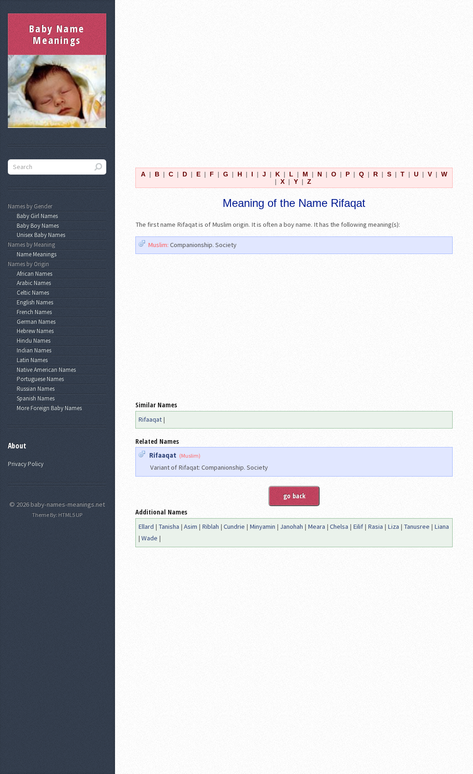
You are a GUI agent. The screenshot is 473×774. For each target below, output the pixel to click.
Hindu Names (32, 341)
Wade (149, 538)
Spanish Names (34, 398)
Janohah (291, 526)
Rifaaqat (150, 419)
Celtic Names (31, 292)
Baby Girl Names (36, 216)
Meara (316, 526)
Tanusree (417, 526)
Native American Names (45, 370)
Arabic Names (32, 283)
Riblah (210, 526)
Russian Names (34, 389)
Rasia (375, 526)
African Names (33, 274)
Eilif (358, 526)
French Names (33, 312)
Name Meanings (35, 254)
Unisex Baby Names (39, 235)
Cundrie (234, 526)
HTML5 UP (70, 514)
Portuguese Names (39, 379)
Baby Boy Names (36, 226)
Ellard (146, 526)
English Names (33, 302)
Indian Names (32, 350)
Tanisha (168, 526)
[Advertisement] (294, 78)
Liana (441, 526)
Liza (393, 526)
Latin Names (31, 360)
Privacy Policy (25, 464)
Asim (190, 526)
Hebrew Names (34, 331)
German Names (34, 322)
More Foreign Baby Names (48, 408)
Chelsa (339, 526)
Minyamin (262, 526)
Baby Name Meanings (57, 34)
